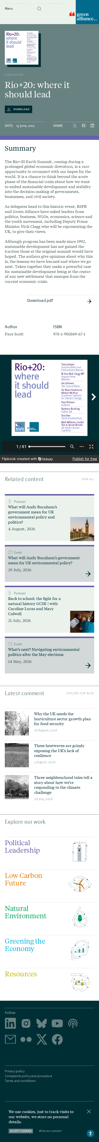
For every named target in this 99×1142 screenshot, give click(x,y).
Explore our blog (80, 693)
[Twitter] (75, 126)
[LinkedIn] (92, 126)
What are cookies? (50, 1130)
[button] (49, 4)
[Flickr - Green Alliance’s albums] (26, 1040)
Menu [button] (9, 8)
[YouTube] (57, 1023)
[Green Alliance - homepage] (84, 12)
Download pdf (40, 300)
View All (87, 479)
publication (14, 74)
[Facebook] (84, 126)
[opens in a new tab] (26, 1024)
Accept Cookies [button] (20, 1130)
